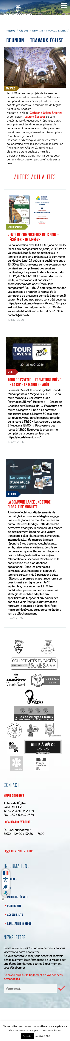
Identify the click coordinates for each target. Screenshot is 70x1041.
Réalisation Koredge (19, 923)
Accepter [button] (27, 1035)
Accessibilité (15, 914)
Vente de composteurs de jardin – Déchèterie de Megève (33, 237)
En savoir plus (42, 1035)
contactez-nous (22, 851)
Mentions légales (17, 897)
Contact (12, 879)
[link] (46, 112)
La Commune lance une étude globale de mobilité (29, 504)
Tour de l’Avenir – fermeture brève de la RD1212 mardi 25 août (34, 382)
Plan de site (14, 905)
